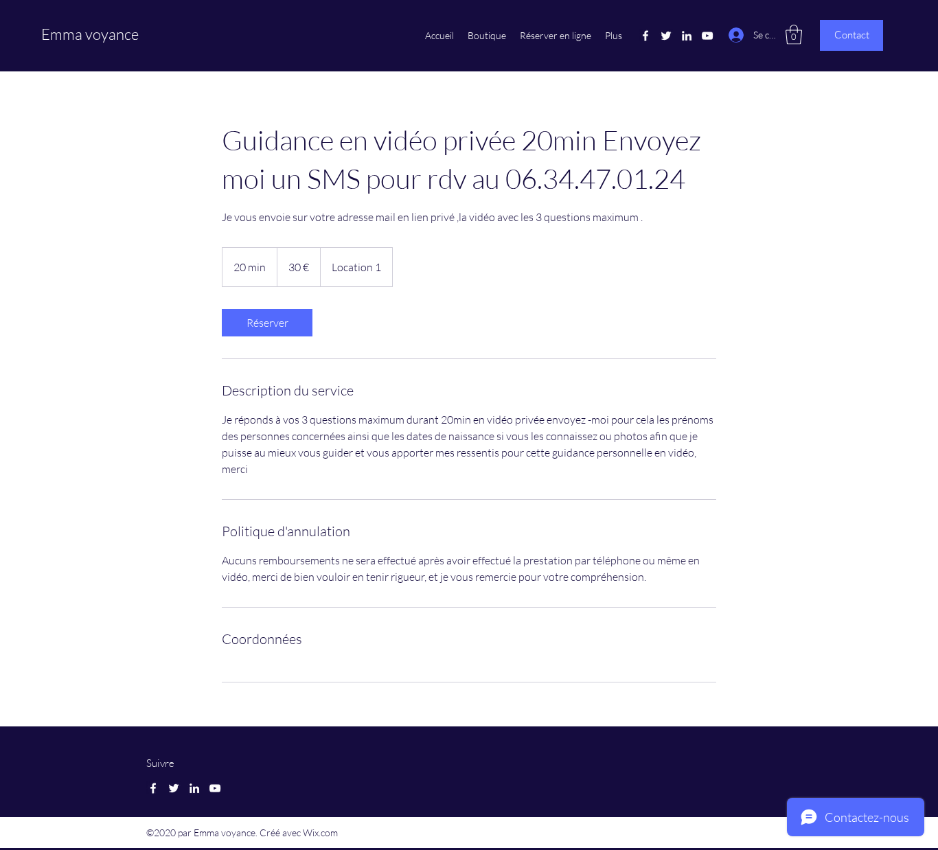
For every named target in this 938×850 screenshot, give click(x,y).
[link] (267, 322)
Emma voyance (90, 34)
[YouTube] (707, 36)
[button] (794, 35)
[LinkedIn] (687, 36)
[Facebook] (645, 36)
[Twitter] (666, 36)
